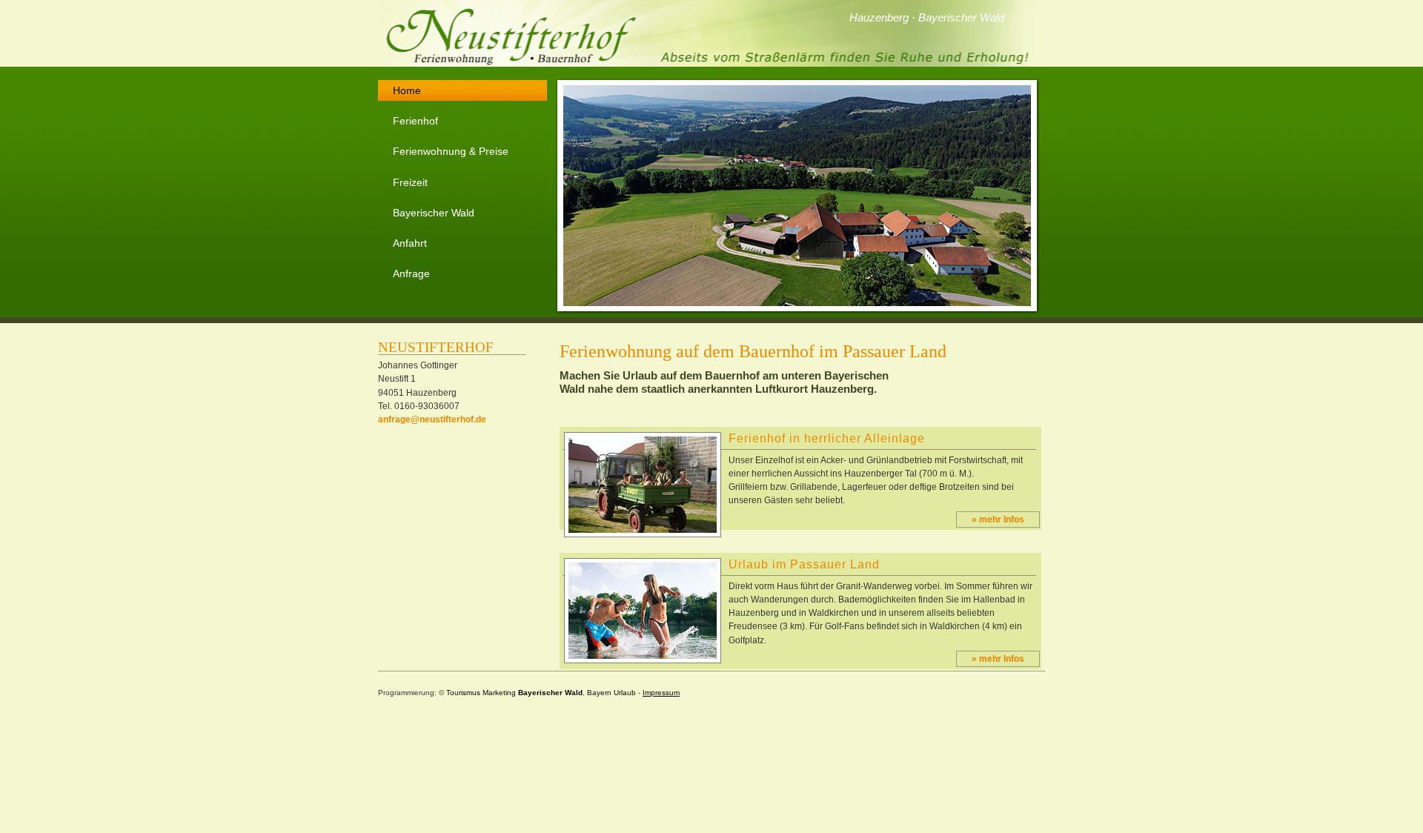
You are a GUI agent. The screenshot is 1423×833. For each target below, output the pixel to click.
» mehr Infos (998, 519)
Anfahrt (410, 243)
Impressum (661, 692)
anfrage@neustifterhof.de (432, 419)
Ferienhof (415, 121)
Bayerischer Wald (433, 213)
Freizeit (410, 182)
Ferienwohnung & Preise (450, 151)
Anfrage (411, 273)
